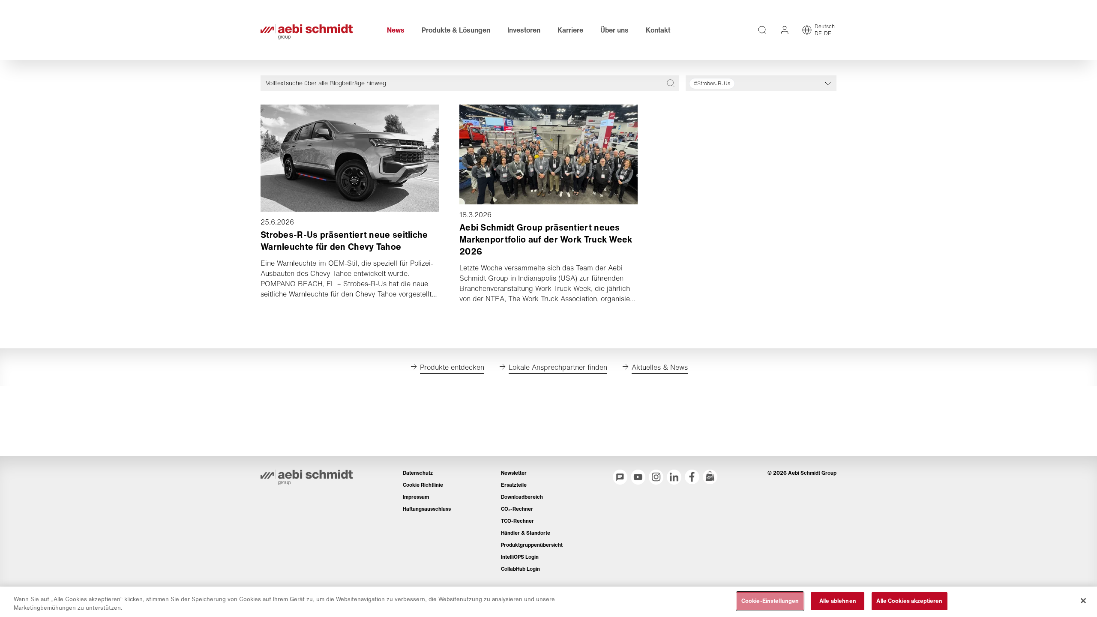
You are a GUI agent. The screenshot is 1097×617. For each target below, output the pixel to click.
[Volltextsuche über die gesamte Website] (762, 30)
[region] (548, 602)
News (396, 30)
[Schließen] (1083, 600)
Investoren (523, 30)
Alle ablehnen (837, 601)
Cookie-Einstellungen (770, 601)
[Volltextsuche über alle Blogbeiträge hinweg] (670, 83)
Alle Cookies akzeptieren (909, 601)
